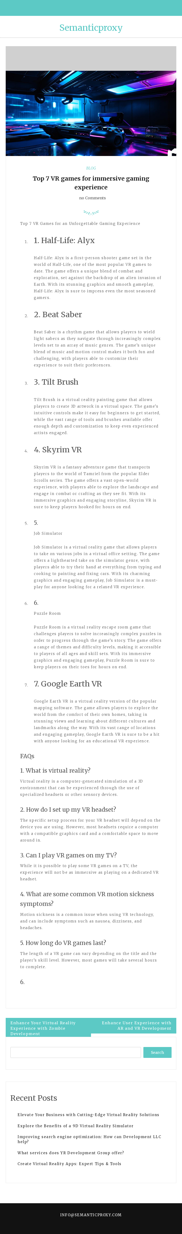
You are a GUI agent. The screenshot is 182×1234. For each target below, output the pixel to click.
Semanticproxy (91, 27)
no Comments (92, 198)
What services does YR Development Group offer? (71, 1153)
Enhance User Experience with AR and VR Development (137, 1025)
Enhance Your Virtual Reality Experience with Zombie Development (43, 1028)
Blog (91, 168)
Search (157, 1052)
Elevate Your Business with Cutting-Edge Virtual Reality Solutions (88, 1115)
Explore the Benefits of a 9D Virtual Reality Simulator (75, 1126)
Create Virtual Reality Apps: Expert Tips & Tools (70, 1164)
